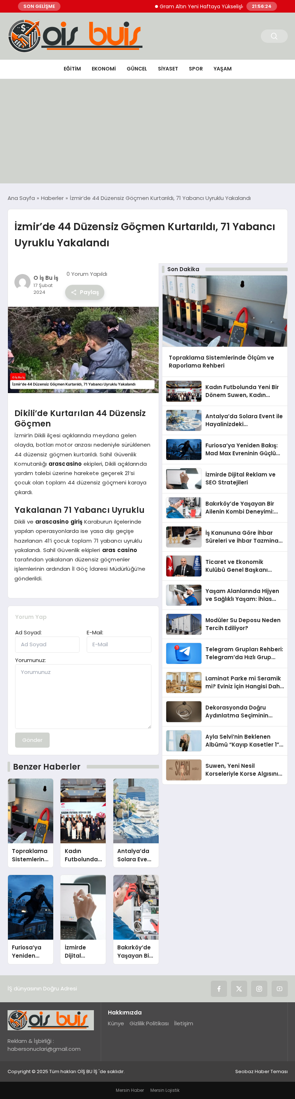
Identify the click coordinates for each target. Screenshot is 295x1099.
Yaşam (223, 68)
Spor (196, 68)
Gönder (32, 740)
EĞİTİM (72, 68)
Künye (116, 1023)
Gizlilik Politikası (149, 1023)
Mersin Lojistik (165, 1090)
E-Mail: (95, 632)
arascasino (65, 464)
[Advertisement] (147, 133)
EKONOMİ (104, 68)
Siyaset (168, 68)
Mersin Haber (130, 1090)
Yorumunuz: (30, 660)
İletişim (183, 1023)
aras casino (119, 550)
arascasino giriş (58, 521)
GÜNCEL (137, 68)
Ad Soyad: (28, 632)
